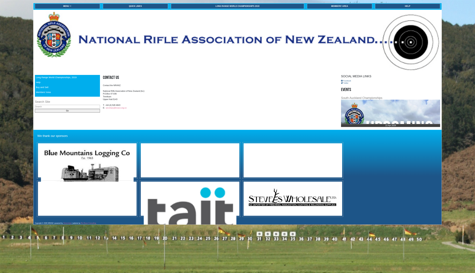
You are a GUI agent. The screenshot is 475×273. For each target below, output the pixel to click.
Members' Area (339, 6)
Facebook (347, 81)
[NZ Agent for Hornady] (293, 199)
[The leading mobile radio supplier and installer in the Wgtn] (190, 199)
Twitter (345, 83)
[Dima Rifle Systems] (87, 199)
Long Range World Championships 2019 (237, 6)
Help (407, 6)
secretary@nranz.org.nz (116, 108)
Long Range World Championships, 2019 (56, 77)
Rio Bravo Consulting (88, 223)
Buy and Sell (42, 87)
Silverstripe (67, 223)
